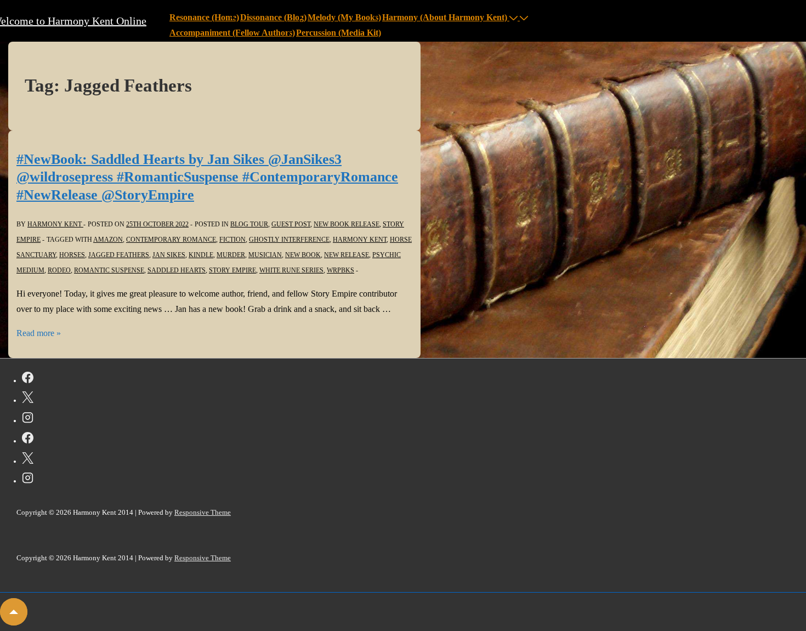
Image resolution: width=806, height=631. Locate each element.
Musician (265, 255)
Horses (72, 255)
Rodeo (59, 270)
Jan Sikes (168, 255)
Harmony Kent (360, 239)
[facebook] (27, 379)
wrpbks (340, 270)
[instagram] (27, 419)
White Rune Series (291, 270)
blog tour (249, 224)
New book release (346, 224)
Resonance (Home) (204, 17)
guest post (290, 224)
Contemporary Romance (171, 239)
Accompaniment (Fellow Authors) (232, 32)
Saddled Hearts (176, 270)
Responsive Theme (202, 512)
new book (303, 255)
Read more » (38, 333)
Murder (231, 255)
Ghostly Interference (289, 239)
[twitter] (27, 399)
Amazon (108, 239)
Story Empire (232, 270)
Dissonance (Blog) (273, 17)
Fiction (232, 239)
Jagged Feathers (118, 255)
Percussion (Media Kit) (338, 32)
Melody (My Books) (344, 17)
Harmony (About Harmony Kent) (444, 17)
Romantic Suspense (109, 270)
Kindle (201, 255)
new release (346, 255)
